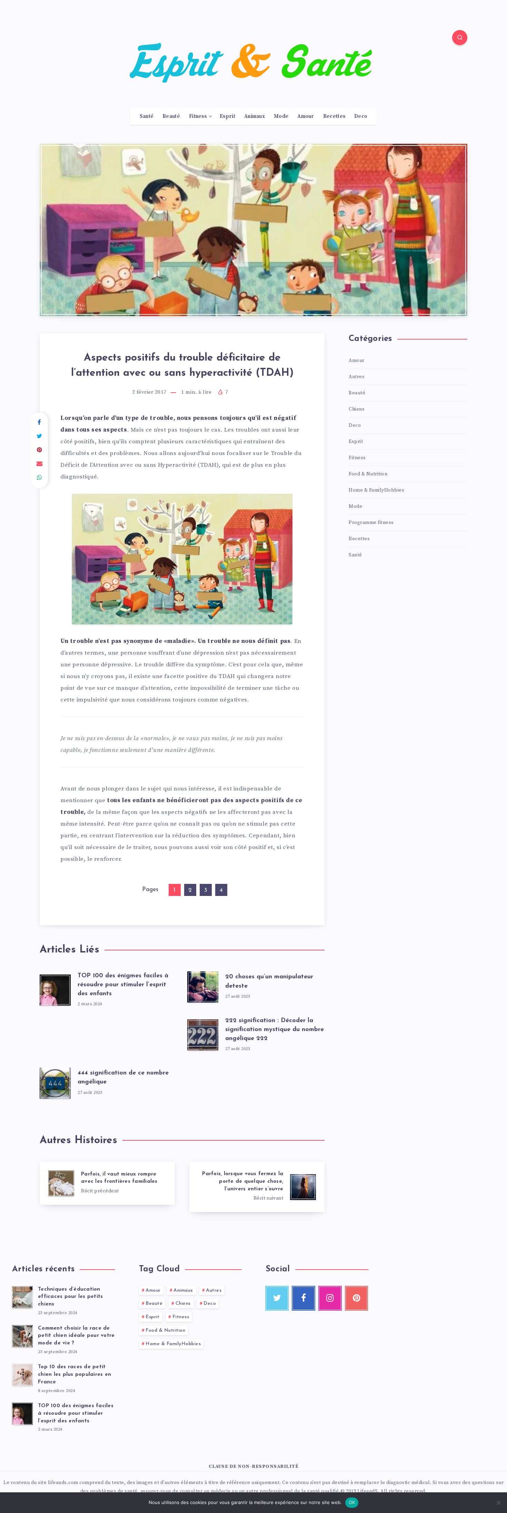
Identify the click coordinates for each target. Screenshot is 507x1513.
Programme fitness (371, 523)
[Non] (498, 1502)
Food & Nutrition (368, 474)
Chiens (357, 409)
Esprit (227, 116)
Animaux (254, 116)
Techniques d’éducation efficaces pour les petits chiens (70, 1297)
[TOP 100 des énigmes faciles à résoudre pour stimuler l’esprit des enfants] (22, 1414)
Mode (281, 116)
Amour (305, 116)
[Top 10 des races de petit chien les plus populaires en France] (22, 1375)
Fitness (198, 116)
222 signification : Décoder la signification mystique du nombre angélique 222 (274, 1030)
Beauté (171, 116)
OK (352, 1502)
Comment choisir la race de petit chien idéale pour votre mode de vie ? (76, 1336)
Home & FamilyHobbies (376, 490)
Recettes (334, 116)
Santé (147, 116)
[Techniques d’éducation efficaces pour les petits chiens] (22, 1297)
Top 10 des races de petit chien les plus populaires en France (74, 1374)
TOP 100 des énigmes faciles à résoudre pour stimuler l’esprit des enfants (123, 985)
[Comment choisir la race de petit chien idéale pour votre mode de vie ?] (22, 1336)
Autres (357, 377)
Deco (360, 116)
